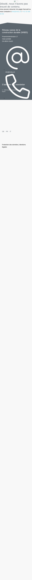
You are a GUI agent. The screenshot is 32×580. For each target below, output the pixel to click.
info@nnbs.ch (16, 11)
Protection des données (16, 90)
